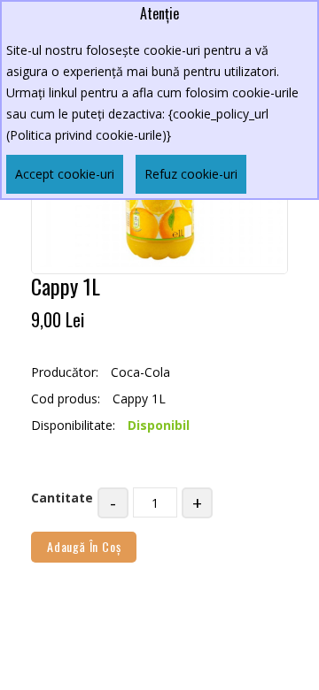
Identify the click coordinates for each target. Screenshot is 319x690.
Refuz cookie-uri (190, 173)
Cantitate (62, 497)
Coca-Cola (140, 372)
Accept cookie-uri (64, 173)
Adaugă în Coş (84, 546)
